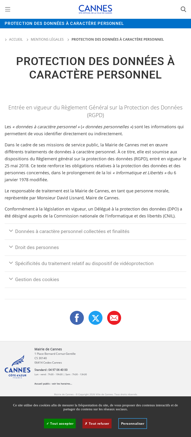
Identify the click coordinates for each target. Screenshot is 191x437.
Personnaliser (132, 423)
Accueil (15, 39)
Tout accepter (61, 423)
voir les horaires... (62, 383)
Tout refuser (98, 423)
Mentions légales (47, 39)
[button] (114, 318)
